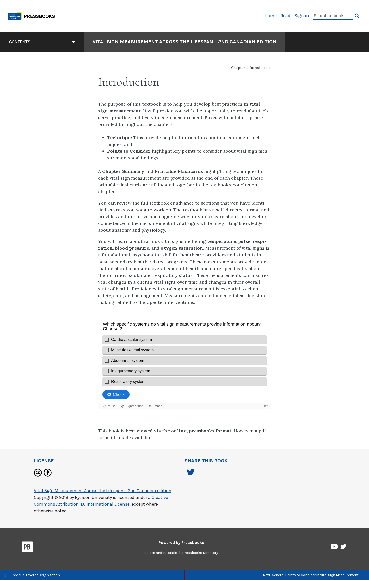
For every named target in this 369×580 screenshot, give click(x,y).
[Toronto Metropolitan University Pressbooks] (33, 15)
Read (285, 15)
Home (271, 15)
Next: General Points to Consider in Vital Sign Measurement (311, 575)
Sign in (301, 15)
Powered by (181, 542)
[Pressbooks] (27, 547)
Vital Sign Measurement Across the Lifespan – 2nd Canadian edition (184, 42)
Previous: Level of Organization (35, 575)
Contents (19, 42)
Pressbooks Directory (200, 553)
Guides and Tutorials (160, 553)
